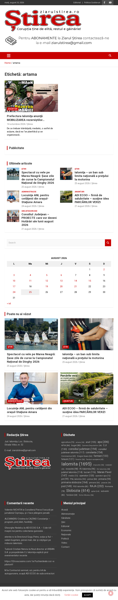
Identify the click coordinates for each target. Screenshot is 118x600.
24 (14, 292)
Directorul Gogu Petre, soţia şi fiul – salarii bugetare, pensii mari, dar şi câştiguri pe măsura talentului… (29, 540)
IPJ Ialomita (87, 469)
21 (75, 286)
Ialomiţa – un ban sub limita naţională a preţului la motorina (91, 176)
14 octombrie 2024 (16, 124)
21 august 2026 (82, 206)
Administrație (29, 192)
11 (30, 280)
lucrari (90, 472)
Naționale (66, 534)
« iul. (9, 303)
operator (86, 475)
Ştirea (30, 124)
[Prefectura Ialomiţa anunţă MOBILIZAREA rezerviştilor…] (31, 96)
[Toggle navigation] (9, 55)
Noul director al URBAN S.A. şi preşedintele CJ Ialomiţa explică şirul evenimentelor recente (29, 552)
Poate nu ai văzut (19, 314)
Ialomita (76, 464)
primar (92, 479)
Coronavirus (68, 456)
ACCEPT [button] (87, 595)
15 (89, 280)
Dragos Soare (84, 456)
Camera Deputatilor (92, 446)
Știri (24, 169)
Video (64, 542)
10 (14, 280)
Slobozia (78, 490)
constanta (94, 452)
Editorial (77, 2)
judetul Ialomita (72, 472)
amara (80, 442)
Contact (65, 547)
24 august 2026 (29, 206)
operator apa (102, 476)
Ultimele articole (20, 163)
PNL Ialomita (78, 479)
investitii (72, 469)
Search (108, 242)
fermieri (101, 455)
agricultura (67, 442)
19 (46, 286)
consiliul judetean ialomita (83, 451)
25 (30, 292)
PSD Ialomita (80, 486)
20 (61, 286)
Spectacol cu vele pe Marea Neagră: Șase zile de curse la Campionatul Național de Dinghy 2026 (38, 178)
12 (46, 280)
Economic (66, 530)
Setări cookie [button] (71, 595)
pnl (65, 479)
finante (80, 459)
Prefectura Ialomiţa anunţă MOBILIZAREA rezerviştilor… (25, 118)
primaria (104, 479)
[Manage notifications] (110, 593)
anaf (91, 442)
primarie (94, 483)
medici (73, 476)
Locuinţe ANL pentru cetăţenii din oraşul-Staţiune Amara (35, 198)
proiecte (106, 483)
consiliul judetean (82, 448)
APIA (65, 445)
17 (14, 286)
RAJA (97, 486)
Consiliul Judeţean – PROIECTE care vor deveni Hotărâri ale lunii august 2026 (39, 219)
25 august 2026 (29, 187)
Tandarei (71, 495)
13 (61, 280)
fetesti (67, 459)
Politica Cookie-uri (92, 2)
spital (95, 491)
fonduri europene (94, 459)
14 (75, 280)
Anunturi (13, 109)
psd (66, 486)
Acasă (64, 509)
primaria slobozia (74, 482)
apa (103, 441)
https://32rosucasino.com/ (18, 561)
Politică (65, 538)
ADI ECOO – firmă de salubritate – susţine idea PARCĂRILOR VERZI (92, 198)
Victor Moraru (86, 495)
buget (76, 445)
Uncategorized (29, 211)
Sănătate (65, 518)
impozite (98, 465)
